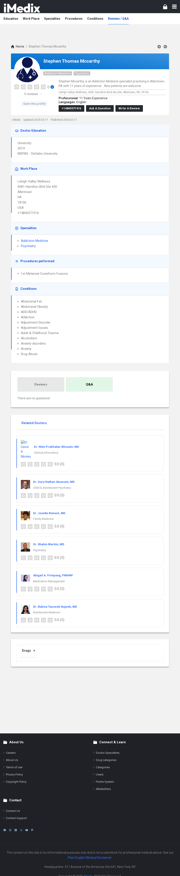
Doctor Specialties (107, 752)
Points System (105, 781)
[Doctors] (22, 8)
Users (99, 774)
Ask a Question (100, 108)
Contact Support (16, 818)
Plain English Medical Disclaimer (90, 857)
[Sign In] (165, 6)
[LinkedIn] (15, 830)
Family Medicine (43, 518)
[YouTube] (26, 830)
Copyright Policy (16, 781)
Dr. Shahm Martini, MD (48, 544)
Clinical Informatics (46, 452)
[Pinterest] (32, 830)
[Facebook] (4, 830)
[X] (21, 830)
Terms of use (14, 767)
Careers (11, 752)
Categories (103, 767)
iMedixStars (103, 789)
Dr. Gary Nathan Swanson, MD (54, 481)
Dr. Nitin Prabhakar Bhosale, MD (56, 446)
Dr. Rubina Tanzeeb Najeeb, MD (55, 606)
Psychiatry (82, 73)
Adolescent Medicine (46, 612)
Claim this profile (34, 103)
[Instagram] (10, 830)
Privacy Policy (14, 774)
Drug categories (106, 760)
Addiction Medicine (57, 73)
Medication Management (49, 581)
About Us (12, 760)
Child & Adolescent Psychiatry (52, 487)
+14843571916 (71, 108)
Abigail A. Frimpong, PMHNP (53, 575)
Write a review (129, 108)
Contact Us (13, 810)
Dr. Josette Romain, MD (49, 513)
